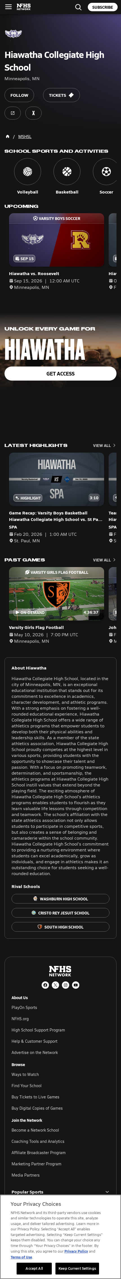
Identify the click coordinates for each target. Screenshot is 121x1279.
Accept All (34, 1268)
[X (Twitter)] (55, 985)
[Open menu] (8, 7)
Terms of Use (21, 1257)
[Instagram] (65, 985)
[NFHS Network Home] (24, 7)
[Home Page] (8, 136)
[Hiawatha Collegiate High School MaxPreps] (33, 113)
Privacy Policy (76, 1251)
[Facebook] (45, 985)
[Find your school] (78, 7)
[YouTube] (75, 985)
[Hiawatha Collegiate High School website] (13, 113)
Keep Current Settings (77, 1268)
